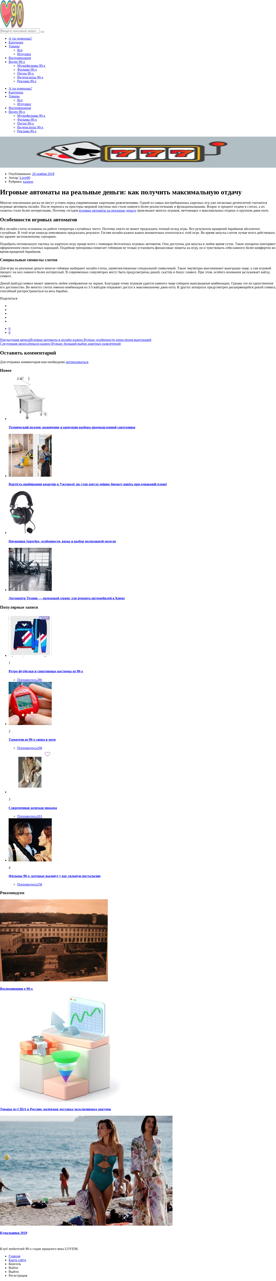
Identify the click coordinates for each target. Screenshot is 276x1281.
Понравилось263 (29, 816)
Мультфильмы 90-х (31, 65)
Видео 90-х (17, 62)
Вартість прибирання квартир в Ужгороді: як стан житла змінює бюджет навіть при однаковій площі (88, 484)
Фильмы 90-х (27, 69)
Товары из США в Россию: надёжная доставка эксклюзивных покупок (55, 1109)
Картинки (16, 42)
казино (28, 181)
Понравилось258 (29, 884)
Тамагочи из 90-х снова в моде (32, 739)
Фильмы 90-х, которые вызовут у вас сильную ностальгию (54, 876)
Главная (14, 1256)
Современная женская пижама (33, 808)
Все (20, 50)
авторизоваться (77, 362)
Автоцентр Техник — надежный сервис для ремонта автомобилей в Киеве (67, 598)
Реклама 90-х (26, 81)
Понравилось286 (29, 680)
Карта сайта (17, 1260)
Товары (14, 46)
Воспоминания (20, 58)
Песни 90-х (25, 73)
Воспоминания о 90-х (16, 988)
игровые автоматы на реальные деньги (107, 210)
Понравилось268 (29, 748)
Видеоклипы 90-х (30, 77)
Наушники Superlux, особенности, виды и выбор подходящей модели (62, 541)
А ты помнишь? (20, 38)
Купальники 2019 (13, 1233)
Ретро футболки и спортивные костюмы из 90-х (46, 671)
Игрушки (24, 54)
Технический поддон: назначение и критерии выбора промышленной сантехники (72, 427)
